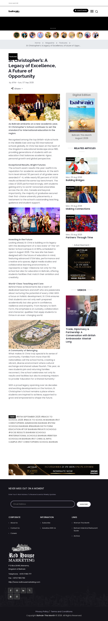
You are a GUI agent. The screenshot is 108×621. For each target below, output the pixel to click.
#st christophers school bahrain (38, 441)
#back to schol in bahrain (39, 419)
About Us (14, 523)
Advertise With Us (49, 528)
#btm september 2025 (28, 416)
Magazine (50, 43)
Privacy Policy (42, 611)
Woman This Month (81, 523)
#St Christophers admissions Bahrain (34, 421)
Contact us (15, 528)
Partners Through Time (79, 237)
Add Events (82, 10)
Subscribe (46, 523)
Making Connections (78, 208)
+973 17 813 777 (25, 574)
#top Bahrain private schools (38, 429)
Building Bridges (75, 180)
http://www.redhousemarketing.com (24, 582)
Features (63, 43)
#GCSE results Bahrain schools (27, 432)
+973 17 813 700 (19, 578)
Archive (77, 536)
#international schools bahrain (28, 435)
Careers (14, 533)
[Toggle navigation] (91, 11)
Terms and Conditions (61, 611)
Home (38, 43)
